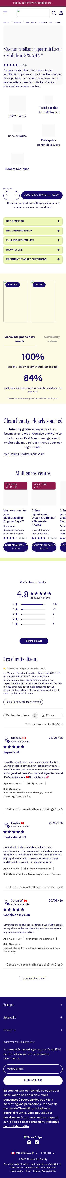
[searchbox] (18, 715)
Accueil (6, 22)
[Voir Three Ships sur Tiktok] (36, 1142)
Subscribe (33, 1080)
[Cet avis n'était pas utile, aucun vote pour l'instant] (59, 809)
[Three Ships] (33, 13)
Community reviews (52, 339)
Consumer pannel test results (20, 339)
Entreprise (9, 1030)
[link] (15, 65)
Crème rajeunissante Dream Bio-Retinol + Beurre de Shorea (43, 517)
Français (46, 1153)
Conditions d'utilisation (16, 1164)
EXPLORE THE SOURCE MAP (23, 454)
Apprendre (9, 1017)
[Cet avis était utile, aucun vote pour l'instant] (52, 809)
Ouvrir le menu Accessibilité (41, 1171)
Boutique (8, 1005)
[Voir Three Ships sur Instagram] (29, 1142)
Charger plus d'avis (33, 978)
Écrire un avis (34, 641)
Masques (17, 22)
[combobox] (44, 724)
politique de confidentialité (46, 1164)
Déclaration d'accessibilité (24, 1168)
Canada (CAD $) (25, 1153)
